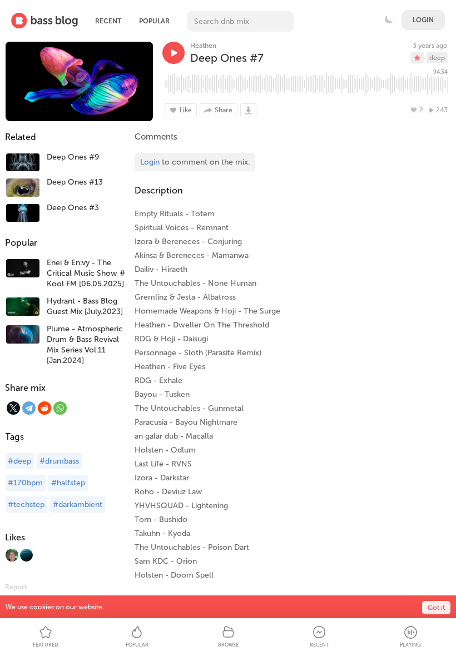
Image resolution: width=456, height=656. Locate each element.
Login (423, 20)
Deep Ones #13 (75, 182)
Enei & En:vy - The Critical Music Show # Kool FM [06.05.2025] (86, 273)
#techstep (26, 504)
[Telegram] (29, 408)
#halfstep (68, 483)
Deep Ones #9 (73, 157)
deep (437, 58)
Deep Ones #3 (73, 207)
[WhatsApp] (60, 408)
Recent (108, 21)
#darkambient (77, 504)
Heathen (203, 45)
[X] (13, 408)
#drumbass (59, 461)
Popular (154, 21)
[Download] (248, 110)
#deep (19, 461)
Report (16, 587)
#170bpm (25, 483)
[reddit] (44, 408)
